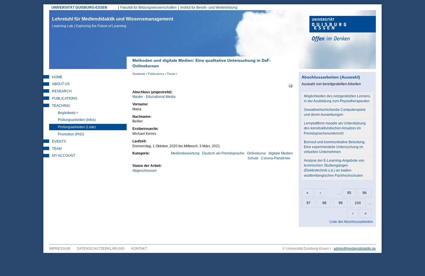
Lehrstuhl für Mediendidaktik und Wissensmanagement (112, 22)
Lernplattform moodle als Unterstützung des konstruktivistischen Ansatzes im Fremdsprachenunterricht (335, 128)
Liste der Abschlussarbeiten (351, 222)
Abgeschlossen (144, 171)
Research (62, 91)
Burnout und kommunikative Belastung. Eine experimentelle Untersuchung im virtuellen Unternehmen (334, 147)
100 (358, 203)
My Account (63, 156)
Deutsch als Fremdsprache (223, 153)
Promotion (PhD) (71, 134)
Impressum (59, 249)
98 (324, 203)
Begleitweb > (68, 113)
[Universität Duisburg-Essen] (342, 29)
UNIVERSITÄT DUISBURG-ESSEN (79, 7)
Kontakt (139, 249)
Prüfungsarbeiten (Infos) (77, 120)
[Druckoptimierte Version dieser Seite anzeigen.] (290, 85)
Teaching (61, 106)
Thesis (171, 73)
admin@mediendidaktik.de (355, 249)
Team (57, 149)
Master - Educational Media (153, 97)
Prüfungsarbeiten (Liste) (77, 127)
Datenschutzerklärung (101, 249)
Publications (156, 73)
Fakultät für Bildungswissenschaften (148, 7)
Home (57, 77)
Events (59, 141)
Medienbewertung (185, 153)
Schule (252, 158)
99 (341, 203)
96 (365, 193)
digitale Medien (281, 153)
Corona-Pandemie (275, 158)
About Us (61, 84)
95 (349, 193)
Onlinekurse (256, 153)
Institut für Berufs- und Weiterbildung (208, 7)
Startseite (138, 73)
